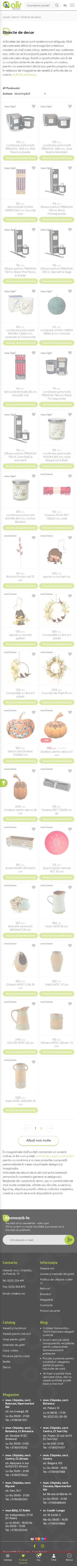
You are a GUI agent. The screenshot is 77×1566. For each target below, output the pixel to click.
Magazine (46, 1300)
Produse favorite (23, 1561)
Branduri (45, 1294)
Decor (7, 1367)
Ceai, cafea (10, 1350)
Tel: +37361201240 (16, 1530)
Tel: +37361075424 (16, 1475)
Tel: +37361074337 (54, 1447)
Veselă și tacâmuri (14, 1328)
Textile (6, 1362)
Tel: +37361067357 (16, 1420)
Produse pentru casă (16, 1356)
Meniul (69, 1560)
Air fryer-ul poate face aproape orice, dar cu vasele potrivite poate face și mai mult (57, 1378)
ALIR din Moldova (24, 74)
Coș (39, 1557)
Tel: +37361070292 (16, 1447)
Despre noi (47, 1268)
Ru (65, 5)
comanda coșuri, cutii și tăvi (54, 1156)
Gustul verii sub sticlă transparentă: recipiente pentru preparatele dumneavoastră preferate (58, 1347)
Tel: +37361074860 (54, 1523)
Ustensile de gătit (14, 1345)
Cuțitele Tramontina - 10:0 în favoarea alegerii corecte (58, 1332)
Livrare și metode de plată (57, 1274)
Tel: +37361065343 (16, 1499)
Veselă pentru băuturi (17, 1334)
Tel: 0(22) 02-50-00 (55, 1416)
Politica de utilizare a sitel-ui (56, 1281)
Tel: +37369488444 (54, 1502)
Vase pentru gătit (14, 1339)
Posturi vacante (50, 1311)
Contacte (46, 1305)
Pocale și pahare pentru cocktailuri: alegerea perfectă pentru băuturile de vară (58, 1363)
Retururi (45, 1289)
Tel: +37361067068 (54, 1471)
